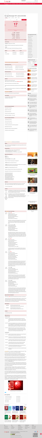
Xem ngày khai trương (30, 40)
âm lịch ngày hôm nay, (9, 141)
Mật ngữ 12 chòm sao (27, 427)
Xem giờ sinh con (29, 37)
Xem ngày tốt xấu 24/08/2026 (8, 397)
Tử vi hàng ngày (12, 427)
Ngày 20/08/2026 (18, 396)
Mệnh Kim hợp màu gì (20, 429)
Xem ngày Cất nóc (30, 48)
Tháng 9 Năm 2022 (15, 21)
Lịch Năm (16, 17)
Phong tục (32, 3)
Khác (34, 3)
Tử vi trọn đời (12, 428)
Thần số (30, 3)
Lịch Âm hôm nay (6, 427)
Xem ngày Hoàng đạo (30, 54)
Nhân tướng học (20, 3)
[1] (26, 25)
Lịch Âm (18, 17)
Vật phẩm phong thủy (20, 427)
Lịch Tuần (9, 17)
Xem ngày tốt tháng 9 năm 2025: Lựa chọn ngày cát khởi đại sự (34, 82)
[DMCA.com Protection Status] (12, 434)
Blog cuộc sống (27, 3)
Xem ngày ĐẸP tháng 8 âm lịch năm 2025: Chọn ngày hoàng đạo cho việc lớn (34, 86)
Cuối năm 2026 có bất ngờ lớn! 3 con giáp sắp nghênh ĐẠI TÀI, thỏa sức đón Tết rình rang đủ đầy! (33, 122)
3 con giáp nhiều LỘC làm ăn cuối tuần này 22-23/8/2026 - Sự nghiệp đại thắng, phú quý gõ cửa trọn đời (33, 111)
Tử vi (8, 3)
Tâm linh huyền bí (33, 428)
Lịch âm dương (7, 41)
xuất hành (7, 211)
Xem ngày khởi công (30, 43)
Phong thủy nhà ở (20, 428)
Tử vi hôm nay (26, 426)
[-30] (11, 21)
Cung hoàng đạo (13, 3)
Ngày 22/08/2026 (7, 400)
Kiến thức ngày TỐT (30, 57)
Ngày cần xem (34, 61)
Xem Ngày (6, 17)
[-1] (5, 25)
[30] (19, 21)
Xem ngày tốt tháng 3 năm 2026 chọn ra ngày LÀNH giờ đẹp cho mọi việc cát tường (8, 421)
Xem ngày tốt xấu (7, 91)
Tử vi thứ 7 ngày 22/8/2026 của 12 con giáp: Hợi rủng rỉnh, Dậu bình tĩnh (33, 126)
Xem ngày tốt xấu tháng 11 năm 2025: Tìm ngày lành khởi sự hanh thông (23, 421)
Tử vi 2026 (12, 426)
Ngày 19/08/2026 (18, 397)
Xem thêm (25, 404)
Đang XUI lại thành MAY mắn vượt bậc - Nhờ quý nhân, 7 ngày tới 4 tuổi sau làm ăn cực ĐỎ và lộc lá (33, 96)
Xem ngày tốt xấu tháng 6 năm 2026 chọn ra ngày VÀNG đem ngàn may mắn (15, 412)
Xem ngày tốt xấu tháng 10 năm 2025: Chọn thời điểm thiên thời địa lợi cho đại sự (34, 78)
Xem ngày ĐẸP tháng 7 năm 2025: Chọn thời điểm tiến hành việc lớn (34, 89)
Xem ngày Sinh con (30, 51)
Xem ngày (7, 3)
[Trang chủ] (4, 4)
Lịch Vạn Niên (6, 351)
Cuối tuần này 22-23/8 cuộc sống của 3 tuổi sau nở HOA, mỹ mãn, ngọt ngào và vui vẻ (33, 130)
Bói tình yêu (26, 428)
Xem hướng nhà (19, 426)
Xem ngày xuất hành (30, 45)
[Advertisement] (16, 58)
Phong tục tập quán (34, 426)
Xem (35, 64)
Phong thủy (17, 3)
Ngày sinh (29, 61)
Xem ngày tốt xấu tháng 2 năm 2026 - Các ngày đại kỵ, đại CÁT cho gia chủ (15, 421)
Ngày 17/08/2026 (18, 400)
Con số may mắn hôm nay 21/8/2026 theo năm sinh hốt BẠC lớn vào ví (33, 119)
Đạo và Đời (24, 3)
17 (15, 24)
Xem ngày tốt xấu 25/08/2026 (8, 396)
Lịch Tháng (12, 17)
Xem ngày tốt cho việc (6, 428)
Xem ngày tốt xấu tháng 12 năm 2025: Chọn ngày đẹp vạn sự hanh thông (34, 71)
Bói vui (10, 3)
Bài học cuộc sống (34, 427)
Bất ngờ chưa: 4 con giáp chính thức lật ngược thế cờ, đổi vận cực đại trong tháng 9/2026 (33, 99)
